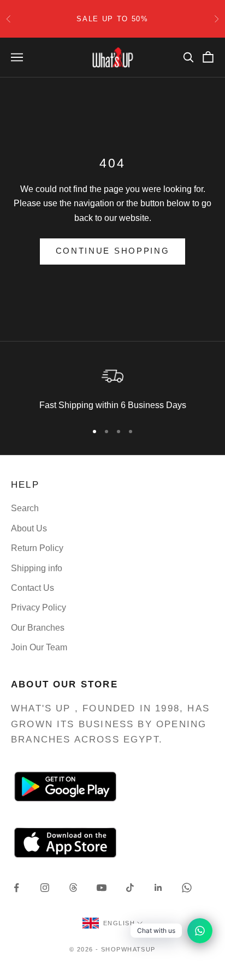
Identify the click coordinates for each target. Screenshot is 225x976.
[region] (112, 387)
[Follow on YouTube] (101, 887)
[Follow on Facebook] (16, 887)
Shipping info (36, 568)
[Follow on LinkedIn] (158, 887)
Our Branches (37, 627)
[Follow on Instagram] (44, 887)
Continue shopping (113, 250)
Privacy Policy (38, 607)
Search (25, 508)
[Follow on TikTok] (130, 887)
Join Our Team (39, 647)
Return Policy (37, 548)
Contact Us (32, 587)
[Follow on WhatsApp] (186, 887)
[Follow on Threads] (73, 887)
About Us (29, 528)
